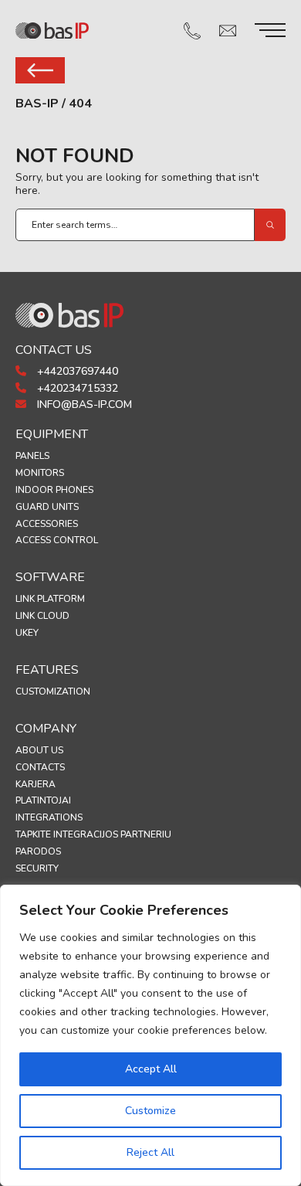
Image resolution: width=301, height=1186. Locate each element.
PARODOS (38, 851)
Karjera (35, 784)
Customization (52, 691)
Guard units (47, 507)
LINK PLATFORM (50, 599)
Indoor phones (54, 490)
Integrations (49, 817)
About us (39, 750)
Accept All (151, 1069)
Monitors (39, 473)
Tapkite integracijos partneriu (93, 834)
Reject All (150, 1152)
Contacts (40, 767)
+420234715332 (76, 388)
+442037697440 (76, 371)
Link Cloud (42, 616)
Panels (32, 456)
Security (37, 868)
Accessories (46, 524)
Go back (40, 70)
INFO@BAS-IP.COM (83, 404)
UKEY (27, 633)
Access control (56, 540)
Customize (150, 1110)
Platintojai (43, 800)
